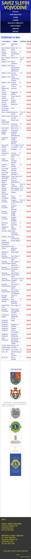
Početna (15, 12)
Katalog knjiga (15, 26)
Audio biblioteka (15, 14)
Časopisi (15, 20)
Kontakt (15, 31)
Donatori (15, 29)
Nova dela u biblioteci (15, 23)
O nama (15, 17)
